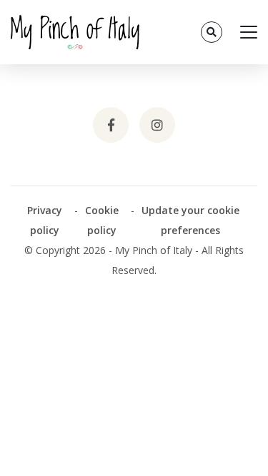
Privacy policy (44, 220)
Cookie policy (102, 220)
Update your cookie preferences (190, 220)
